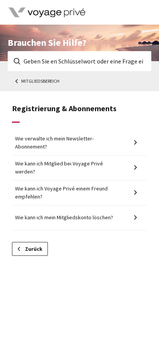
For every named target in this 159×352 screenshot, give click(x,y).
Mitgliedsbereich (40, 81)
